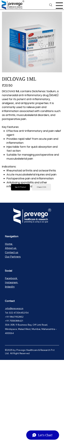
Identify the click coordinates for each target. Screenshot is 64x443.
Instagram (11, 282)
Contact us (11, 252)
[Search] (51, 4)
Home (9, 243)
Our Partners (13, 256)
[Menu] (59, 5)
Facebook (11, 278)
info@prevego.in (14, 308)
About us (11, 248)
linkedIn (10, 286)
